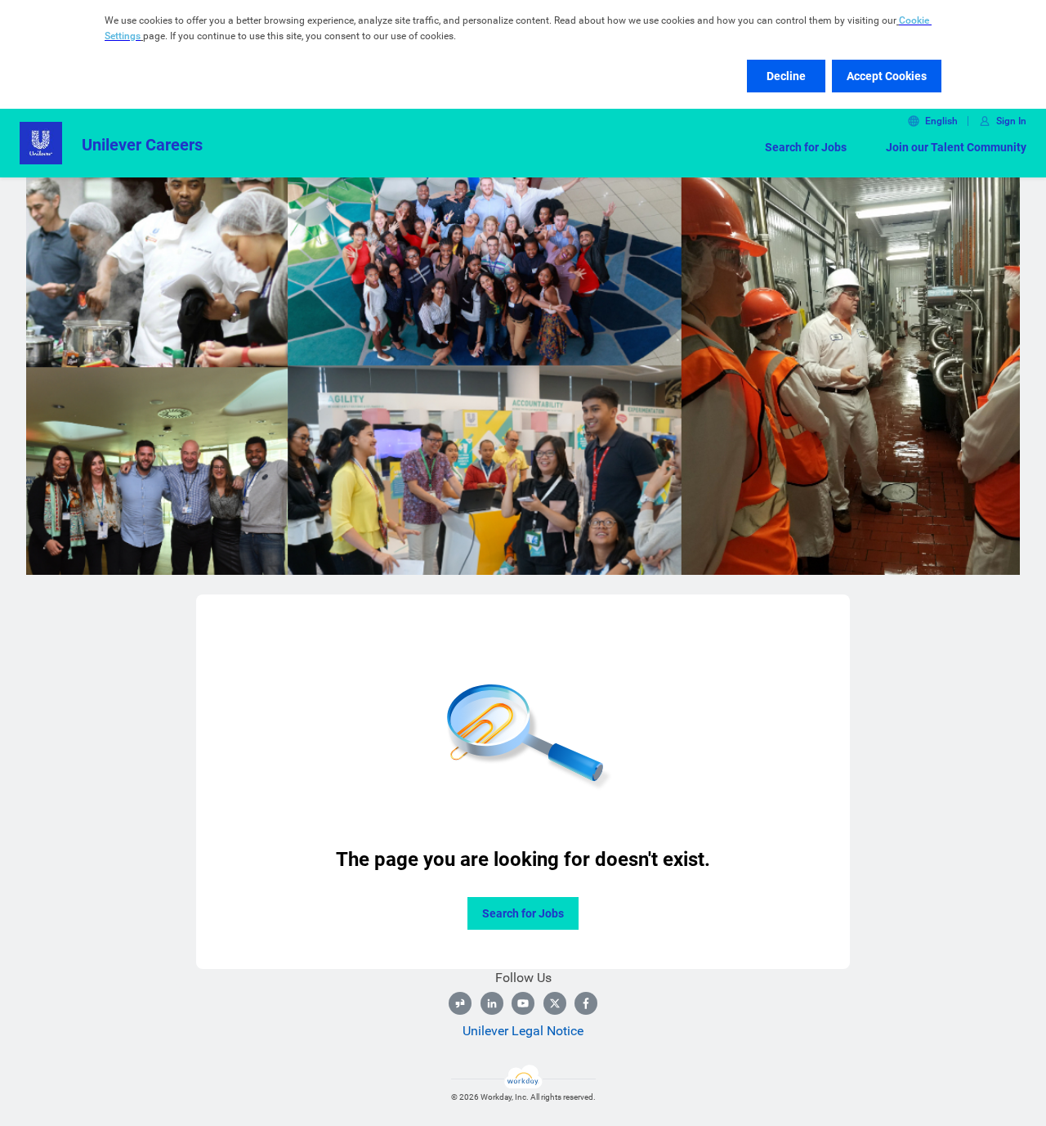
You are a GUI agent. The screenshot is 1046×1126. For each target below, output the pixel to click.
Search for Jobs (806, 147)
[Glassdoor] (460, 1003)
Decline (786, 76)
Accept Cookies (887, 76)
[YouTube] (523, 1003)
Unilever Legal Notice (523, 1031)
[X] (554, 1003)
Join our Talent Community (956, 147)
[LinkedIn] (492, 1003)
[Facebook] (585, 1003)
